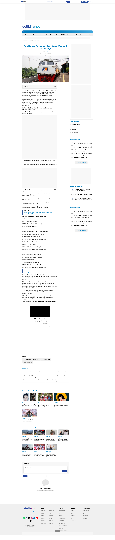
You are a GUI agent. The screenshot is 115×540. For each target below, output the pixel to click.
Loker (78, 31)
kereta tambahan (27, 359)
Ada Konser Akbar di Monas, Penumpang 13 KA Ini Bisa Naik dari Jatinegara (56, 380)
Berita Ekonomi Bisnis (34, 40)
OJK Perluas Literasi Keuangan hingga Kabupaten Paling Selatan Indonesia (83, 146)
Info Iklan (72, 518)
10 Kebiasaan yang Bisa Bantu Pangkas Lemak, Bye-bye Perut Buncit (51, 454)
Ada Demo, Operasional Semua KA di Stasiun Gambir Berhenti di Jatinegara (32, 380)
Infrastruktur (47, 31)
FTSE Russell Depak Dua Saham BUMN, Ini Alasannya (81, 158)
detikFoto (51, 520)
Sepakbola (43, 520)
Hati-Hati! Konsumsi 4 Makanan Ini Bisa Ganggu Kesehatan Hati (51, 440)
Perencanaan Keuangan (70, 31)
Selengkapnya (65, 390)
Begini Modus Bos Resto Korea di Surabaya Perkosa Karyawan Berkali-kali (61, 405)
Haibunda (85, 513)
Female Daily (85, 517)
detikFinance (25, 40)
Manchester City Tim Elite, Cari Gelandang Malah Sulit (29, 420)
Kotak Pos (73, 515)
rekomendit (61, 528)
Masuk (91, 1)
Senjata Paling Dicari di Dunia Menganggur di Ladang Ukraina (27, 439)
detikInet (42, 515)
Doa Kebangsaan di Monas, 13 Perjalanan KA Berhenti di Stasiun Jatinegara (32, 384)
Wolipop (51, 515)
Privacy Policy (73, 520)
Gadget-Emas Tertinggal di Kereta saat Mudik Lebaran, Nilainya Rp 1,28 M (38, 213)
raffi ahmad (75, 132)
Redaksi (72, 510)
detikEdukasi (43, 512)
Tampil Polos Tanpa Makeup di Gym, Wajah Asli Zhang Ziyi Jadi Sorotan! (29, 405)
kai (41, 359)
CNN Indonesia (86, 510)
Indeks (88, 31)
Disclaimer (73, 521)
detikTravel (51, 510)
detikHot (42, 517)
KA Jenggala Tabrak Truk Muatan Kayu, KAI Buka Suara (38, 272)
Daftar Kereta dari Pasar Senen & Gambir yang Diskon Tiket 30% (32, 372)
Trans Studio (61, 520)
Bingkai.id (61, 521)
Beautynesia (85, 515)
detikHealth (51, 513)
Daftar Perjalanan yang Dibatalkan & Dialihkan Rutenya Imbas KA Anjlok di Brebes (56, 376)
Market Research (80, 34)
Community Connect (63, 530)
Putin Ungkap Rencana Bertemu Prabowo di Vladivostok (82, 150)
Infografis (88, 34)
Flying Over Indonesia (63, 525)
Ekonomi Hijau (49, 34)
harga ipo (74, 129)
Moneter (83, 31)
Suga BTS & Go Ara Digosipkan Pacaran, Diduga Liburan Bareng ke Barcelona (63, 440)
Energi (52, 31)
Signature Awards (62, 517)
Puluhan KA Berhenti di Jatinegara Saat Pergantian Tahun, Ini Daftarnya (31, 376)
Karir (72, 513)
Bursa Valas (72, 34)
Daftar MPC (84, 1)
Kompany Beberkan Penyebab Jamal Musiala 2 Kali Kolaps (39, 454)
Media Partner (73, 517)
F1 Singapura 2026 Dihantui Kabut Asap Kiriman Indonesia (39, 439)
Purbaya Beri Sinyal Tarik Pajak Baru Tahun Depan (82, 190)
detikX (50, 517)
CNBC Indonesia (86, 512)
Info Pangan (57, 34)
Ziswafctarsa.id (62, 523)
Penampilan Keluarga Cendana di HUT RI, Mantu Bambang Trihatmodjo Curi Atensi (45, 405)
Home (27, 31)
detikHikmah (51, 521)
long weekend (36, 359)
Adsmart (35, 34)
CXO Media (85, 518)
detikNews (43, 510)
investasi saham (76, 124)
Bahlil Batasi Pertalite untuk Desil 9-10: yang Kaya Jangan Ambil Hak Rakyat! (83, 200)
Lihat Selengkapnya (81, 162)
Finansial (40, 31)
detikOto (42, 521)
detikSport (43, 518)
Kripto (62, 31)
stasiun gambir (47, 359)
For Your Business (28, 34)
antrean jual (75, 134)
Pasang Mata (61, 512)
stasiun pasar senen (27, 362)
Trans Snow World (62, 518)
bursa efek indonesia (77, 127)
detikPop (51, 523)
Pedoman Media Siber (75, 512)
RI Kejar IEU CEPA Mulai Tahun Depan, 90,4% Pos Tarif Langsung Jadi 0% (83, 154)
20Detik (50, 518)
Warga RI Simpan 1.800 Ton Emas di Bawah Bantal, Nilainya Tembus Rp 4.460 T (83, 195)
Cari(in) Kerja (42, 34)
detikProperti (43, 523)
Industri (57, 31)
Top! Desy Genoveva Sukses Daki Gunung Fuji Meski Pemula (26, 454)
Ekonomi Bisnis (33, 31)
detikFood (51, 512)
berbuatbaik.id (62, 510)
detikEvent (61, 515)
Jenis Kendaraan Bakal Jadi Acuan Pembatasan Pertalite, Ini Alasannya (83, 142)
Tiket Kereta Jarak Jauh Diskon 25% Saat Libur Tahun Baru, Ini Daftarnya (56, 372)
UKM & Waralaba (64, 34)
